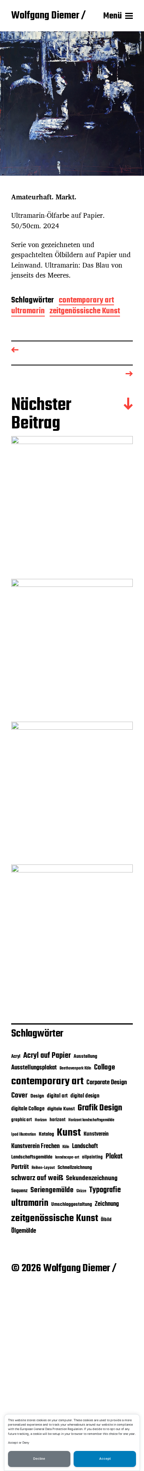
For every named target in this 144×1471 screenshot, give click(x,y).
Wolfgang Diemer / (48, 16)
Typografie (105, 1190)
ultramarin (28, 312)
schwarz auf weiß (37, 1178)
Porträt (20, 1167)
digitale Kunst (61, 1109)
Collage (104, 1067)
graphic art (21, 1120)
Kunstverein (96, 1134)
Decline (39, 1459)
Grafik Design (100, 1108)
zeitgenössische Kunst (85, 312)
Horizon (41, 1120)
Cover (19, 1095)
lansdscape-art (67, 1157)
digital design (85, 1096)
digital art (57, 1096)
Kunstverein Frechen (35, 1146)
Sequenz (19, 1191)
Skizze (81, 1191)
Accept (105, 1459)
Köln (65, 1147)
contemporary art (86, 301)
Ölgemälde (23, 1231)
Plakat (114, 1156)
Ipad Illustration (23, 1135)
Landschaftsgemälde (31, 1157)
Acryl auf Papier (47, 1055)
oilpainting (92, 1157)
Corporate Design (106, 1083)
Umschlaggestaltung (71, 1204)
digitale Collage (27, 1108)
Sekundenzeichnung (92, 1178)
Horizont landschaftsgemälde (91, 1120)
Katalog (46, 1134)
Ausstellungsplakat (34, 1068)
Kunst (69, 1132)
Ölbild (106, 1219)
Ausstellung (85, 1056)
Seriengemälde (52, 1190)
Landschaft (85, 1146)
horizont (58, 1120)
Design (37, 1096)
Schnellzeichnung (75, 1167)
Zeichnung (107, 1204)
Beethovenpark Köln (75, 1068)
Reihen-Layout (43, 1168)
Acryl (15, 1056)
